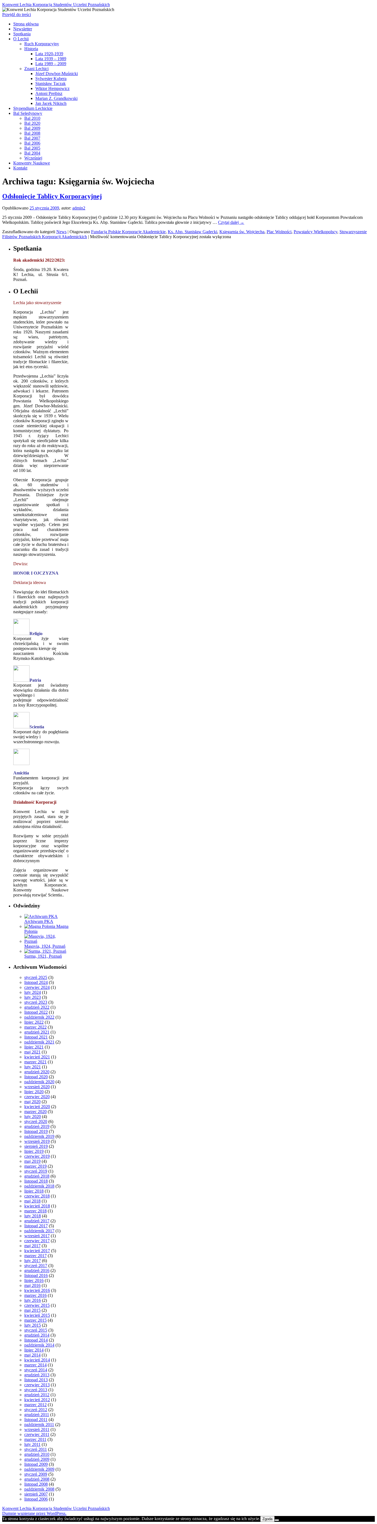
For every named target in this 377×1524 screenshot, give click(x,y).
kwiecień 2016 (37, 1290)
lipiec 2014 (34, 1350)
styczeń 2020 (35, 1121)
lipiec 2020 (34, 1091)
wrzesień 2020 (37, 1086)
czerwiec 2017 (37, 1240)
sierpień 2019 (36, 1146)
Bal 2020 (32, 123)
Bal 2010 (32, 118)
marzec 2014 (35, 1365)
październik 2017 (39, 1230)
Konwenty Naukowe (31, 163)
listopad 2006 (36, 1499)
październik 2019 (39, 1136)
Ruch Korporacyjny (41, 43)
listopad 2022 (36, 1012)
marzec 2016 (35, 1295)
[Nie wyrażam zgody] (277, 1520)
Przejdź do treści (16, 14)
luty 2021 (32, 1066)
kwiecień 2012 (37, 1399)
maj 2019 (32, 1161)
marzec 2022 (35, 1027)
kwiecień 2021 (37, 1057)
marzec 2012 (35, 1404)
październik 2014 (39, 1345)
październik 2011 (39, 1424)
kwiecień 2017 (37, 1250)
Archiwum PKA (38, 921)
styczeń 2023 (35, 1002)
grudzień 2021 (36, 1032)
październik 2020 (39, 1081)
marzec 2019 (35, 1166)
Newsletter (22, 28)
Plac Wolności (279, 231)
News (61, 231)
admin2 (78, 208)
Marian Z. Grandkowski (56, 98)
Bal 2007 (32, 138)
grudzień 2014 (36, 1335)
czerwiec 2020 (37, 1096)
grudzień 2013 (36, 1374)
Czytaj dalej (231, 222)
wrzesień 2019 (37, 1141)
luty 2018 (32, 1216)
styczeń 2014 (35, 1370)
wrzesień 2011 (36, 1429)
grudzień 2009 (36, 1459)
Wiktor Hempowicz (52, 88)
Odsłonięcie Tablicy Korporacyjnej (52, 196)
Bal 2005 (32, 148)
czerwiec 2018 (37, 1196)
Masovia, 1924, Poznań (44, 946)
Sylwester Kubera (51, 78)
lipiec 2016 (34, 1280)
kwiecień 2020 (37, 1106)
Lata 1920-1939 (49, 53)
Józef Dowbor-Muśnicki (56, 73)
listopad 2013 (36, 1379)
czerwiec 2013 (37, 1384)
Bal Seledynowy (27, 113)
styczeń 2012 (35, 1409)
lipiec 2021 (34, 1047)
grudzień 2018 (36, 1176)
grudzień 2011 (36, 1414)
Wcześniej (33, 158)
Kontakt (20, 168)
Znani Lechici (36, 68)
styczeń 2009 (35, 1474)
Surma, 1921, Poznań (43, 956)
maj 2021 (32, 1052)
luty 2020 (32, 1116)
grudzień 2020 (36, 1071)
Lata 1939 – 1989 (50, 58)
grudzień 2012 (36, 1394)
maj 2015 (32, 1310)
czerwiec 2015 (37, 1305)
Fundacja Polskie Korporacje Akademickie (128, 231)
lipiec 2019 (34, 1151)
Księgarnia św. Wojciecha (241, 231)
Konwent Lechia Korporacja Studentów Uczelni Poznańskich (56, 4)
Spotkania (22, 33)
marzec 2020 (35, 1111)
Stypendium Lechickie (32, 108)
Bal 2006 (32, 143)
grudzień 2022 (36, 1007)
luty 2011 (32, 1444)
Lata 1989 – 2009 (50, 63)
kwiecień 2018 (37, 1206)
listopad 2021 (36, 1037)
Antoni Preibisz (48, 93)
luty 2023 (32, 997)
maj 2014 (32, 1355)
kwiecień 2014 (37, 1360)
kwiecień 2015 (37, 1315)
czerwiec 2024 (37, 987)
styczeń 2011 (35, 1449)
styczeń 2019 (35, 1171)
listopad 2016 (36, 1275)
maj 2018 (32, 1201)
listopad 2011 (35, 1419)
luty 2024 (32, 992)
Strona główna (26, 24)
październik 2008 (39, 1489)
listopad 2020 (36, 1076)
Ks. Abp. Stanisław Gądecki (192, 231)
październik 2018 (39, 1186)
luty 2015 (32, 1325)
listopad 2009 (36, 1464)
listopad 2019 (36, 1131)
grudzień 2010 (36, 1454)
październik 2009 (39, 1469)
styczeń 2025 (35, 977)
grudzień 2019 (36, 1126)
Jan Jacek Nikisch (51, 103)
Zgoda (267, 1519)
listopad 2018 (36, 1181)
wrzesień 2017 (37, 1235)
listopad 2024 (36, 982)
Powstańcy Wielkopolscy (315, 231)
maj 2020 (32, 1101)
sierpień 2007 (36, 1494)
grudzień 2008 (36, 1479)
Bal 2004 (32, 153)
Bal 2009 (32, 128)
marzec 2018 (35, 1211)
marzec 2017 (35, 1255)
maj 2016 (32, 1285)
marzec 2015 (35, 1320)
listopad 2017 (36, 1225)
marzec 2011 (35, 1439)
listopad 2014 (36, 1340)
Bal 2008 (32, 133)
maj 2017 (32, 1245)
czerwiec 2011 (36, 1434)
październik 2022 (39, 1017)
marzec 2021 (35, 1062)
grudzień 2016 (36, 1270)
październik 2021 (39, 1042)
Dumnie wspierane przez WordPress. (34, 1513)
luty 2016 (32, 1300)
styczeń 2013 (35, 1389)
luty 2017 (32, 1260)
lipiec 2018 (34, 1191)
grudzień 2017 (36, 1220)
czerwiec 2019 (37, 1156)
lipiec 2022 (34, 1022)
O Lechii (21, 38)
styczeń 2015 (35, 1330)
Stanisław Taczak (50, 83)
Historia (31, 48)
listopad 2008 (36, 1484)
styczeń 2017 (35, 1265)
